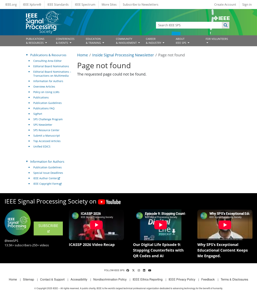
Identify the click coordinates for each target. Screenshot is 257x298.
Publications (41, 97)
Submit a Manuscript (46, 135)
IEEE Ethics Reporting (148, 279)
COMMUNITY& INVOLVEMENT (127, 41)
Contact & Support (52, 279)
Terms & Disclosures (234, 279)
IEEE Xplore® (32, 4)
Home (82, 54)
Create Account (225, 4)
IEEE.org (11, 4)
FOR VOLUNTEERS (217, 39)
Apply (225, 25)
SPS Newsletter (42, 124)
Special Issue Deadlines (48, 173)
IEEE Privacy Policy (182, 279)
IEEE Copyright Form (46, 183)
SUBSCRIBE (48, 225)
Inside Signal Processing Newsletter (123, 54)
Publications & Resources (48, 55)
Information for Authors (48, 81)
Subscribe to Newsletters (140, 4)
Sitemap (28, 279)
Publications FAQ (44, 108)
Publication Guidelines (47, 103)
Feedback (208, 279)
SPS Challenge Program (48, 119)
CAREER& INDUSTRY (154, 41)
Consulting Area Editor (47, 61)
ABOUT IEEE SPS (181, 41)
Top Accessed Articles (47, 141)
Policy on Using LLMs (46, 92)
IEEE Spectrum (85, 4)
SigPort (37, 114)
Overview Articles (44, 86)
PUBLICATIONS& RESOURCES (35, 41)
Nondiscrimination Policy (110, 279)
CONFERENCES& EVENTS (65, 41)
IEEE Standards (58, 4)
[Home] (43, 14)
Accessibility (79, 279)
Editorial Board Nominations (51, 66)
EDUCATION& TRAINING (94, 41)
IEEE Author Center (45, 178)
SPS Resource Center (46, 130)
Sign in (247, 4)
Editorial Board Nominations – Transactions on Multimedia (52, 73)
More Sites (109, 4)
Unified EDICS (41, 146)
